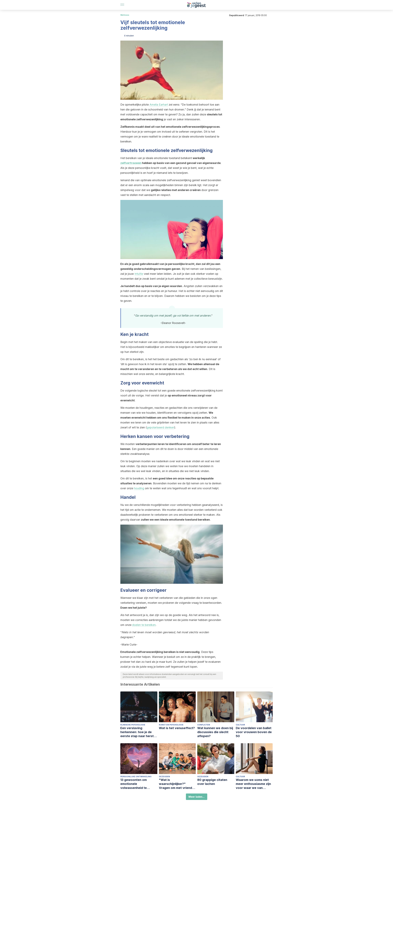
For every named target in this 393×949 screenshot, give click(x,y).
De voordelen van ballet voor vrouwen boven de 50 (254, 732)
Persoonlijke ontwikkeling (136, 776)
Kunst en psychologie (171, 725)
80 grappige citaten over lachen (212, 782)
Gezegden (164, 776)
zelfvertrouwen (130, 163)
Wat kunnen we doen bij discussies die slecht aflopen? (215, 732)
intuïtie (139, 273)
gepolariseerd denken (160, 427)
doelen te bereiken (144, 624)
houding (139, 488)
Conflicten (203, 725)
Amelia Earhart (159, 104)
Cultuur (240, 725)
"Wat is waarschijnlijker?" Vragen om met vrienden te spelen (177, 784)
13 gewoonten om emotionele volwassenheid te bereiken (133, 784)
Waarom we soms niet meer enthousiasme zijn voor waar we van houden (253, 784)
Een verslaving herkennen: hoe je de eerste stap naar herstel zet (138, 732)
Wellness (124, 15)
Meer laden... (197, 796)
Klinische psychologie (132, 725)
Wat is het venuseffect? (177, 728)
